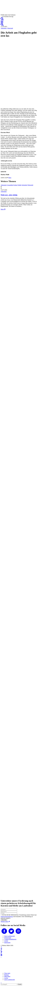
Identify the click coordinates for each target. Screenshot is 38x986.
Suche (19, 984)
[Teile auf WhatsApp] (1, 953)
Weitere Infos (4, 921)
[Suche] (2, 19)
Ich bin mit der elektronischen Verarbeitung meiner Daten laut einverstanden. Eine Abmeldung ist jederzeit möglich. (18, 916)
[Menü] (2, 22)
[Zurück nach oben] (1, 947)
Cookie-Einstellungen (10, 939)
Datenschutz (7, 937)
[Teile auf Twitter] (1, 952)
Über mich (7, 973)
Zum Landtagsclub (9, 936)
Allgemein (4, 28)
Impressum (7, 942)
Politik (19, 185)
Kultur (15, 185)
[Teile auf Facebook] (1, 950)
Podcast (6, 975)
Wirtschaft (10, 28)
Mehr (2, 209)
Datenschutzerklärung (7, 916)
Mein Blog (7, 976)
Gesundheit (10, 185)
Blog (9, 177)
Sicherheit (24, 185)
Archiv (6, 941)
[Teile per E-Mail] (1, 955)
